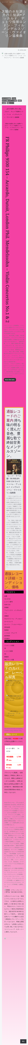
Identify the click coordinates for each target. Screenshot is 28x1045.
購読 (23, 1041)
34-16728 (7, 599)
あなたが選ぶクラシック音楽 (9, 100)
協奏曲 (19, 100)
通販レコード (10, 103)
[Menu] (25, 2)
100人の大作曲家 (6, 98)
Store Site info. (10, 380)
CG (18, 50)
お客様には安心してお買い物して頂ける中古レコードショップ (14, 926)
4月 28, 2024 (23, 50)
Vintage (14, 98)
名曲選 (4, 103)
